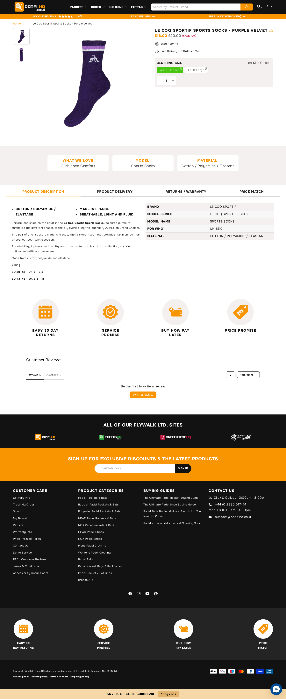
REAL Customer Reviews (30, 559)
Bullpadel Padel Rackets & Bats (99, 511)
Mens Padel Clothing (92, 545)
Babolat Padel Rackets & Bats (98, 504)
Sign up (183, 468)
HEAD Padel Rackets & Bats (97, 518)
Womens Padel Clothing (94, 552)
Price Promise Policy (27, 538)
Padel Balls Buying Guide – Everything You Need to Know (172, 514)
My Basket (20, 518)
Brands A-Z (85, 580)
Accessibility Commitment (30, 573)
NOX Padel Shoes (90, 538)
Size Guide (261, 63)
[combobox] (202, 7)
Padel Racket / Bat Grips (95, 573)
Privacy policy (21, 676)
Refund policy (40, 676)
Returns (18, 525)
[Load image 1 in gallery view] (21, 36)
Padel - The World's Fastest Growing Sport (172, 523)
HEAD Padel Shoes (91, 532)
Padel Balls (85, 559)
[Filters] (230, 374)
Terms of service (59, 676)
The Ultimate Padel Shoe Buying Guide (169, 504)
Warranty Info (22, 532)
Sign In (17, 511)
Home (17, 23)
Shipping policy (79, 676)
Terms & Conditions (26, 566)
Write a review (143, 395)
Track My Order (23, 504)
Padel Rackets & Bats (92, 497)
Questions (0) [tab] (54, 374)
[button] (78, 7)
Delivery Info (21, 497)
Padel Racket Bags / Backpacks (100, 566)
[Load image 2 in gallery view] (21, 55)
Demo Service (22, 552)
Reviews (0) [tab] (35, 374)
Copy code (168, 694)
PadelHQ (40, 671)
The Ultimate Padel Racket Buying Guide (170, 497)
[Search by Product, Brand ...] (246, 7)
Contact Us (20, 545)
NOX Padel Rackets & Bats (96, 525)
